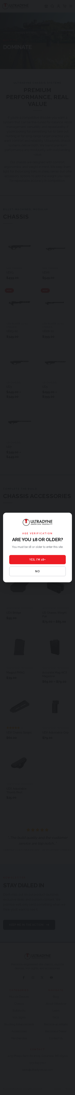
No (37, 571)
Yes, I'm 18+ (37, 559)
